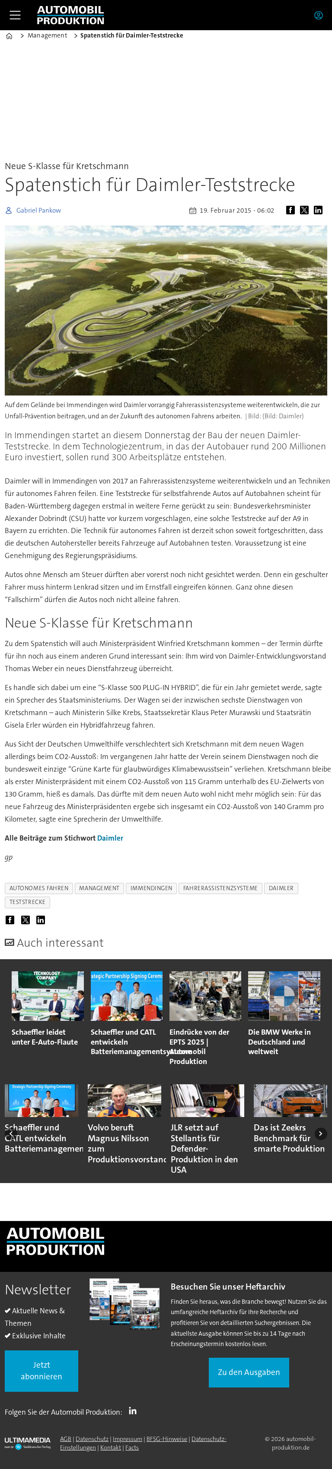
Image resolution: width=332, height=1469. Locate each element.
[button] (11, 1133)
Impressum (127, 1439)
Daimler (110, 838)
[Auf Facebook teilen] (292, 210)
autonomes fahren (39, 888)
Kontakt (110, 1447)
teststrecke (28, 902)
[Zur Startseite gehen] (70, 15)
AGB (65, 1439)
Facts (132, 1447)
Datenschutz (92, 1439)
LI (134, 1410)
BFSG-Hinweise (167, 1439)
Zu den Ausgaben (249, 1372)
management (99, 888)
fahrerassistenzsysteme (220, 888)
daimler (281, 888)
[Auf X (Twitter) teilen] (306, 210)
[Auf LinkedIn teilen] (319, 210)
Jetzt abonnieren (41, 1370)
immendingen (151, 888)
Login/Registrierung (320, 15)
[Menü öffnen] (15, 15)
